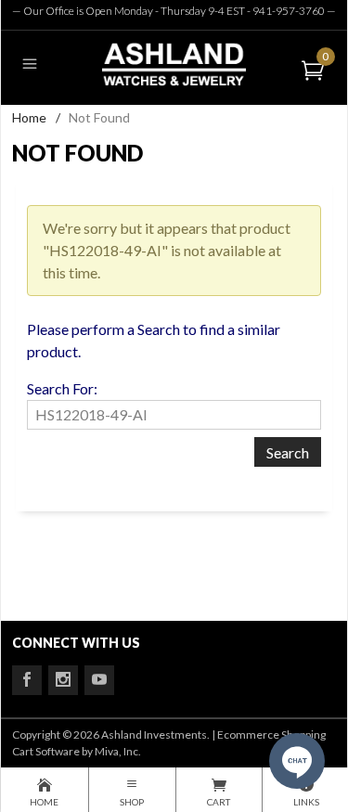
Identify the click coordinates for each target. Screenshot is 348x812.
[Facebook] (27, 680)
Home (29, 117)
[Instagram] (63, 680)
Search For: (62, 388)
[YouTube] (99, 680)
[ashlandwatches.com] (173, 63)
